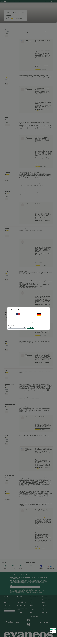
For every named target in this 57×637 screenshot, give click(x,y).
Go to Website (30, 327)
